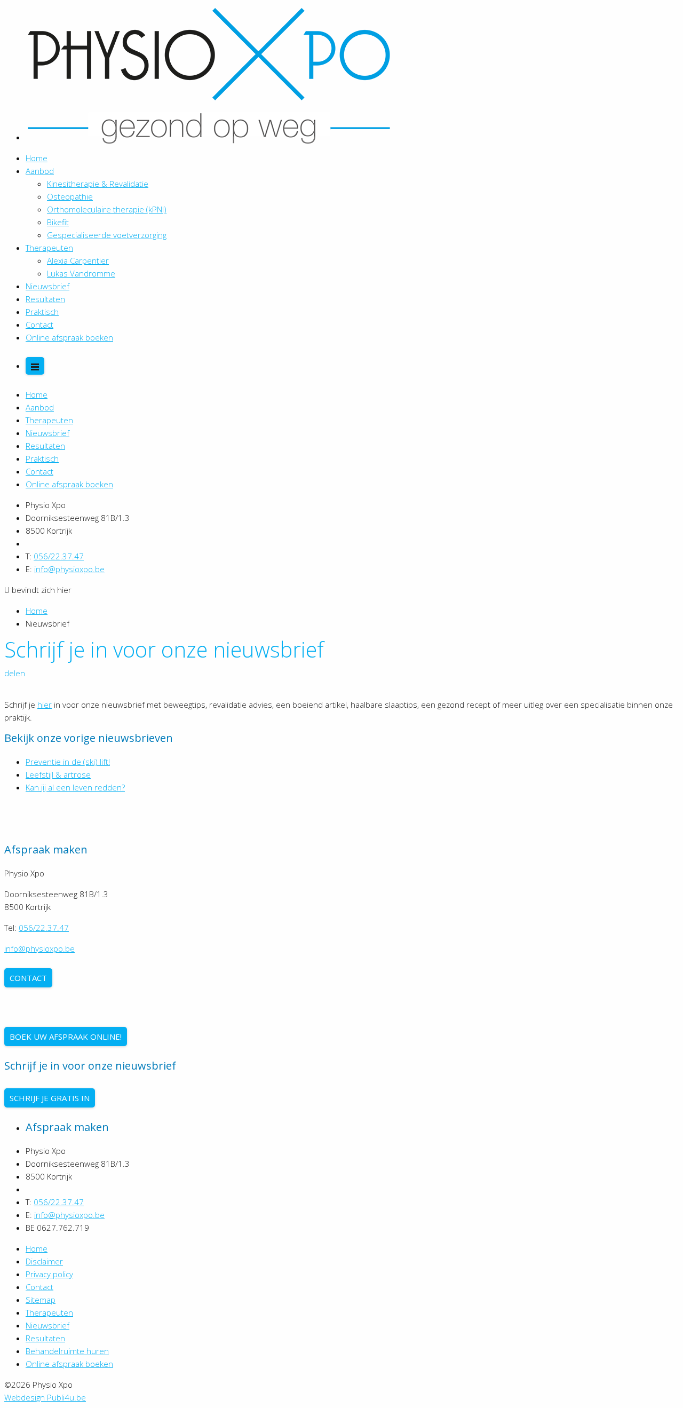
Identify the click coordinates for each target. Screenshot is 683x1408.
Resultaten (45, 299)
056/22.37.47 (59, 556)
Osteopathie (70, 196)
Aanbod (40, 170)
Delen (14, 673)
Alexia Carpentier (78, 260)
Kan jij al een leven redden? (75, 787)
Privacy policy (49, 1274)
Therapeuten (49, 247)
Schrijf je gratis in (50, 1098)
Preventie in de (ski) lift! (68, 761)
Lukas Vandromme (81, 273)
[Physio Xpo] (209, 137)
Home (36, 158)
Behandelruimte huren (67, 1351)
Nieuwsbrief (47, 286)
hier (44, 704)
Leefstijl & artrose (58, 774)
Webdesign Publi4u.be (45, 1397)
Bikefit (58, 222)
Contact (39, 324)
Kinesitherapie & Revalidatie (97, 183)
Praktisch (42, 311)
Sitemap (40, 1299)
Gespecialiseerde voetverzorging (106, 235)
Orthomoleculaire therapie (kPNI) (106, 209)
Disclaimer (44, 1261)
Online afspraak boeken (69, 337)
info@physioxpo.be (69, 569)
